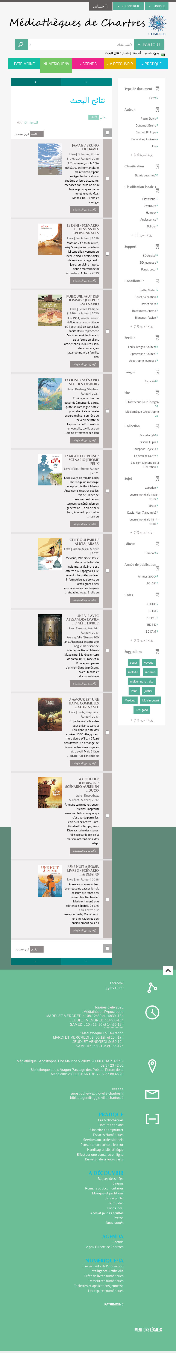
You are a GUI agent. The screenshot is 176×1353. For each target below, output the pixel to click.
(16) (143, 532)
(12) (143, 326)
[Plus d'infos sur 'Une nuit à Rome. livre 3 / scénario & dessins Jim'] (50, 881)
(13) (143, 720)
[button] (141, 98)
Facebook (116, 983)
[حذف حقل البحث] (30, 44)
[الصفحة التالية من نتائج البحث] (36, 82)
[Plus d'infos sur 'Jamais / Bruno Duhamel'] (50, 159)
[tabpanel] (88, 522)
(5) (143, 235)
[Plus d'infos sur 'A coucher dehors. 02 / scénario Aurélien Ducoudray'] (50, 792)
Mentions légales (148, 1330)
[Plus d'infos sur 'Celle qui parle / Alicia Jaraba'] (50, 554)
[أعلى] (168, 970)
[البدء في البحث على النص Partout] (21, 44)
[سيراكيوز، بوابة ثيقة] (88, 25)
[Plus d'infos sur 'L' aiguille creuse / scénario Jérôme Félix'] (50, 469)
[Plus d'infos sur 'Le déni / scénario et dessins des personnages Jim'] (50, 239)
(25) (143, 155)
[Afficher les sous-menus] (150, 6)
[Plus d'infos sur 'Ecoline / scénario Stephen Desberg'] (50, 394)
